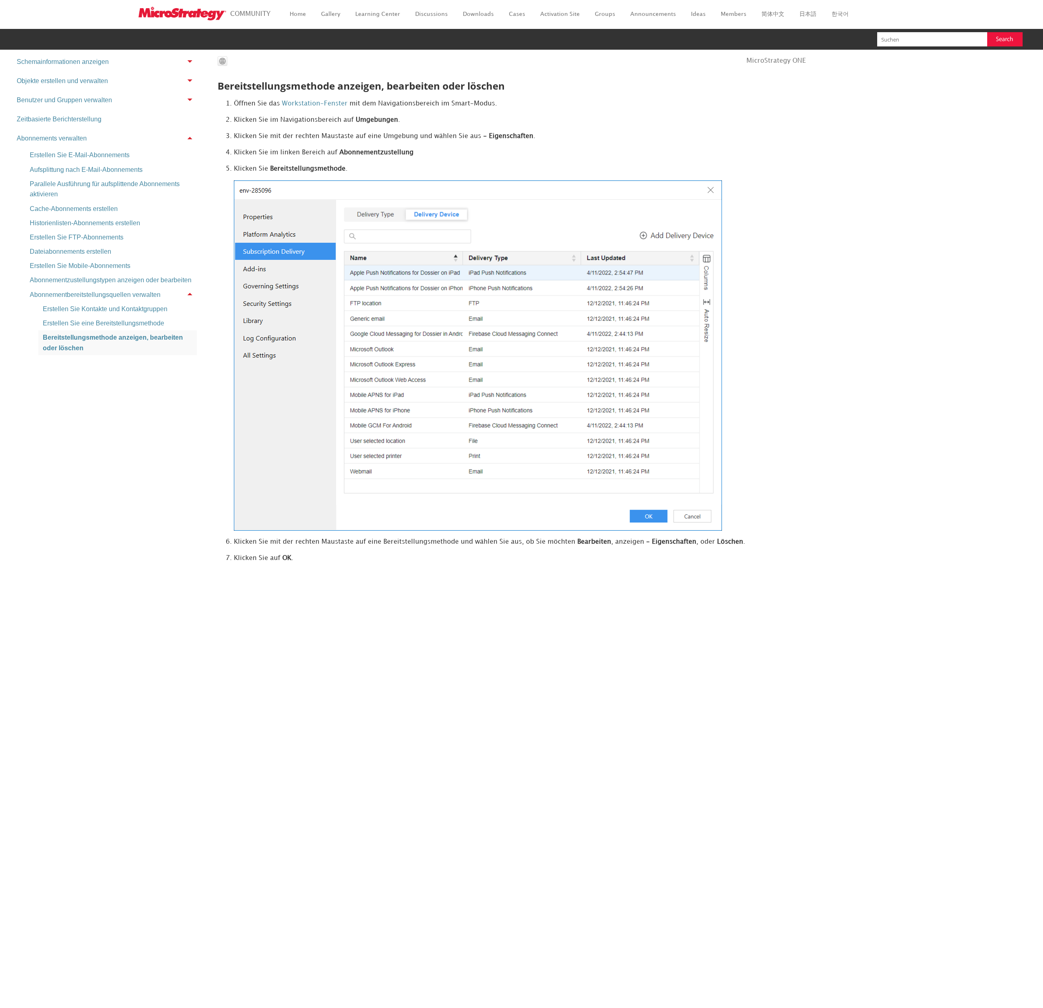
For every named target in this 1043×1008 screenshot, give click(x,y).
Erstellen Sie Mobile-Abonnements (80, 265)
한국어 (840, 14)
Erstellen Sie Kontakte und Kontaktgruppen (105, 308)
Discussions (431, 14)
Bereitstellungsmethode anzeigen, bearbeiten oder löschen (113, 342)
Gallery (330, 14)
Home (298, 14)
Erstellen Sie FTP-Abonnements (76, 237)
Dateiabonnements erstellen (70, 251)
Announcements (653, 14)
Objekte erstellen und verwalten (62, 80)
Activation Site (560, 14)
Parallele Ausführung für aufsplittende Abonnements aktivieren (105, 189)
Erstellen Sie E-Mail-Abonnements (80, 155)
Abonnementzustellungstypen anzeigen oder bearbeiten (110, 280)
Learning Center (377, 14)
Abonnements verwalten (52, 138)
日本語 (807, 14)
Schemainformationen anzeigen (63, 61)
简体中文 (772, 14)
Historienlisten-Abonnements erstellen (85, 223)
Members (733, 14)
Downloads (478, 14)
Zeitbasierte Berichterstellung (59, 119)
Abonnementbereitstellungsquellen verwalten (95, 294)
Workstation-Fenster (315, 104)
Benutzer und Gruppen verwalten (64, 100)
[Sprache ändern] (222, 61)
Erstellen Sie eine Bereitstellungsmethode (103, 323)
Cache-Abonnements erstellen (74, 208)
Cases (517, 14)
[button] (1005, 39)
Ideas (698, 14)
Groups (605, 14)
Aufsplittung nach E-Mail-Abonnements (86, 169)
